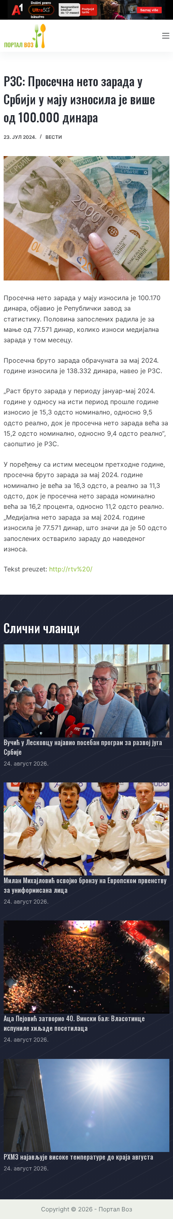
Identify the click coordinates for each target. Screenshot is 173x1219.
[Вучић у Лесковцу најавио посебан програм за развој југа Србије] (87, 690)
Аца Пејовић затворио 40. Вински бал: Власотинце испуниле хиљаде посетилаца (74, 1023)
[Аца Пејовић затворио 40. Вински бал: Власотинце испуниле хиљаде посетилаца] (87, 967)
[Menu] (165, 35)
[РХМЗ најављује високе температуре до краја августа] (87, 1105)
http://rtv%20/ (71, 569)
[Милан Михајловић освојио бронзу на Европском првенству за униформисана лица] (87, 829)
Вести (53, 137)
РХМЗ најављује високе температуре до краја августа (78, 1157)
